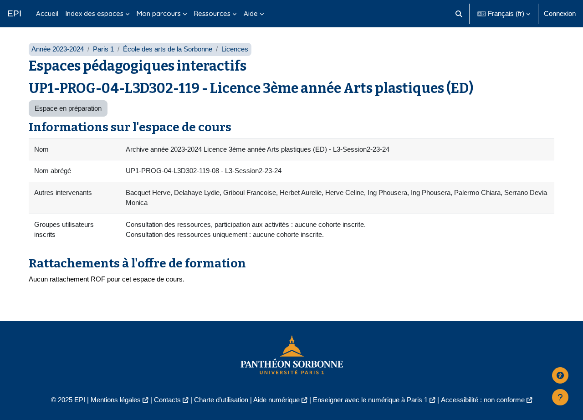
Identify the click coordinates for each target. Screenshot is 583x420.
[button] (459, 13)
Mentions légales (116, 400)
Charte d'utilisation (221, 400)
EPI (14, 13)
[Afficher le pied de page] (560, 397)
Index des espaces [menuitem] (94, 13)
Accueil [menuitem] (47, 13)
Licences (234, 49)
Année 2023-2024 (57, 49)
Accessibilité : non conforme (483, 400)
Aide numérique (276, 400)
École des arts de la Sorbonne (167, 49)
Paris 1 (103, 49)
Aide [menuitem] (251, 13)
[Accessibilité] (560, 375)
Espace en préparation (68, 108)
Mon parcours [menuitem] (159, 13)
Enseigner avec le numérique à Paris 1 (370, 400)
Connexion (560, 13)
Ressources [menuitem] (212, 13)
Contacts (167, 400)
